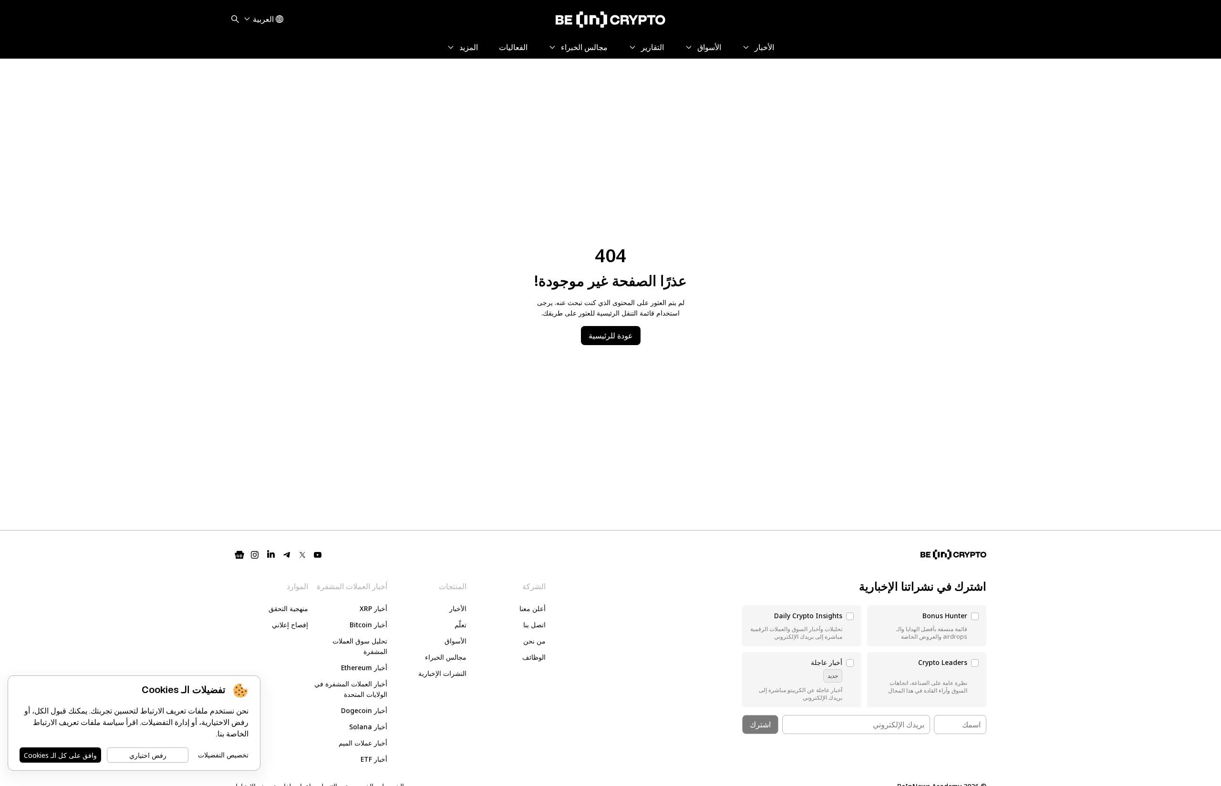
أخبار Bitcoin (368, 624)
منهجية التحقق (288, 608)
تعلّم (460, 624)
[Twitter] (302, 555)
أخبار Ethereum (364, 667)
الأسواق (455, 640)
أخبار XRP (373, 608)
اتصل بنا (534, 624)
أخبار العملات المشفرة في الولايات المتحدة (350, 689)
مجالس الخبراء (445, 657)
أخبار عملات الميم (363, 742)
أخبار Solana (368, 726)
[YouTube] (317, 555)
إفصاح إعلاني (290, 624)
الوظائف (534, 657)
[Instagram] (254, 555)
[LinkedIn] (271, 555)
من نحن (534, 640)
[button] (926, 625)
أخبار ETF (374, 759)
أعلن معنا (532, 608)
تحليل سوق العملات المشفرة (359, 646)
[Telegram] (287, 555)
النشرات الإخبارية (442, 673)
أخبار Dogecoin (364, 710)
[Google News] (239, 555)
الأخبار (457, 608)
